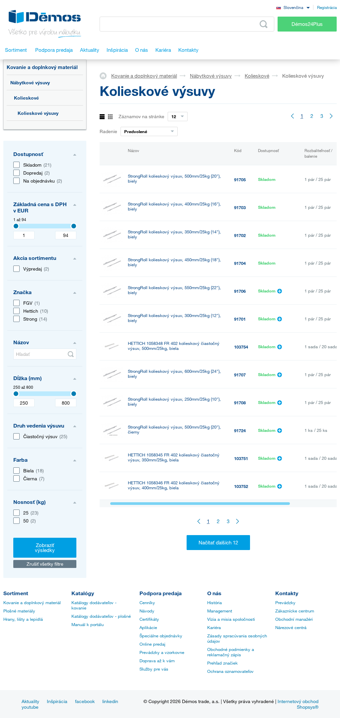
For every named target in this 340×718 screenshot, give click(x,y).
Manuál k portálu (87, 624)
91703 (240, 207)
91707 (240, 374)
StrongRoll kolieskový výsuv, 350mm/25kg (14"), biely (174, 234)
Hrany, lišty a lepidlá (23, 619)
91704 (240, 263)
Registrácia (327, 7)
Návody (146, 610)
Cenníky (147, 602)
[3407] (16, 226)
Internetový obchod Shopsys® (298, 704)
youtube (30, 707)
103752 (241, 486)
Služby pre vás (153, 669)
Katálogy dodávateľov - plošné (101, 616)
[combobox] (293, 7)
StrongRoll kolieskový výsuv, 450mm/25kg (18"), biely (174, 262)
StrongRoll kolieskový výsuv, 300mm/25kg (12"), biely (174, 318)
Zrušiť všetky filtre (45, 564)
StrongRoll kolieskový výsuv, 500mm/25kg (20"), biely (174, 179)
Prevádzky (285, 602)
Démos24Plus (307, 24)
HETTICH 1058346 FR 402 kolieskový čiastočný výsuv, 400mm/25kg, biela (173, 485)
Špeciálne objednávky (160, 635)
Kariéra (214, 627)
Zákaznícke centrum (294, 610)
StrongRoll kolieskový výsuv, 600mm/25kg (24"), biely (174, 374)
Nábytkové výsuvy (30, 82)
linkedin (110, 701)
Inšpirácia (57, 701)
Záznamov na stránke (141, 116)
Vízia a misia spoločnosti (231, 619)
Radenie (108, 131)
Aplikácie (148, 627)
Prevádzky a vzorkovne (161, 652)
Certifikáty (149, 619)
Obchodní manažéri (294, 619)
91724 (240, 430)
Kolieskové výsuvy (38, 113)
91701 (240, 319)
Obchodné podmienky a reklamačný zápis (230, 652)
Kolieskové (26, 98)
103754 (241, 347)
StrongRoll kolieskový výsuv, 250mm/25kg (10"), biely (174, 402)
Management (219, 610)
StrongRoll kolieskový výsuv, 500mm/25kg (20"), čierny (174, 430)
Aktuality (30, 701)
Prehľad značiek (222, 663)
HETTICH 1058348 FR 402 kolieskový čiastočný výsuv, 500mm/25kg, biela (173, 346)
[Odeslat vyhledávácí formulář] (263, 24)
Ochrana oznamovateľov (230, 671)
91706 (240, 291)
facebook (85, 701)
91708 (240, 402)
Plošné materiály (19, 610)
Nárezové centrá (290, 627)
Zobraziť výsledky (45, 547)
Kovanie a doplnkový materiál (42, 67)
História (214, 602)
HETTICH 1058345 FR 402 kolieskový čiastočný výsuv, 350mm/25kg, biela (173, 457)
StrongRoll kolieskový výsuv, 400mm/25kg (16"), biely (174, 206)
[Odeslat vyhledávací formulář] (71, 354)
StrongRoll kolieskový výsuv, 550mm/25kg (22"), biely (174, 290)
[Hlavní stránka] (105, 75)
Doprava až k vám (157, 660)
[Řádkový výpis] (102, 117)
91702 (240, 235)
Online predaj (152, 644)
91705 (240, 179)
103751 (241, 458)
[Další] (332, 116)
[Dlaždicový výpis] (110, 117)
